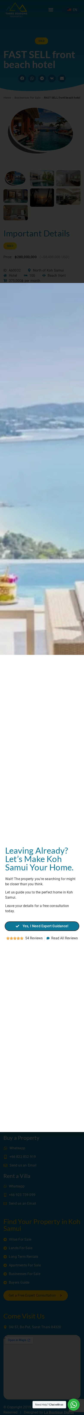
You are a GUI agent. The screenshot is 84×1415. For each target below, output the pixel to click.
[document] (42, 707)
